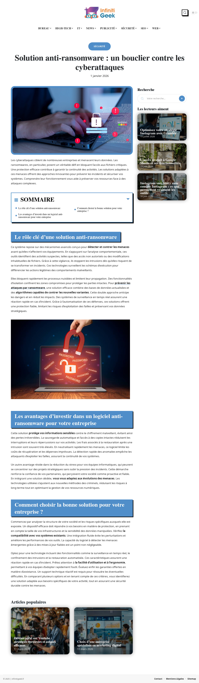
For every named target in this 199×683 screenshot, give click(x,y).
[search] (185, 12)
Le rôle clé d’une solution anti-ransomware (39, 208)
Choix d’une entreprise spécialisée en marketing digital (99, 643)
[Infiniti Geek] (99, 12)
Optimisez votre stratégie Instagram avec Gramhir (158, 131)
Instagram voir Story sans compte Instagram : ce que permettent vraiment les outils (159, 187)
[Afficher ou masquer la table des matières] (92, 200)
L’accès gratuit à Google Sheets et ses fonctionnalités (160, 161)
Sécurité (99, 46)
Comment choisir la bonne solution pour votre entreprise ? (99, 209)
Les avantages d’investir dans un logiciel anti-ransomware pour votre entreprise (40, 215)
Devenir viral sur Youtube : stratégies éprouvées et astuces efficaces (35, 642)
